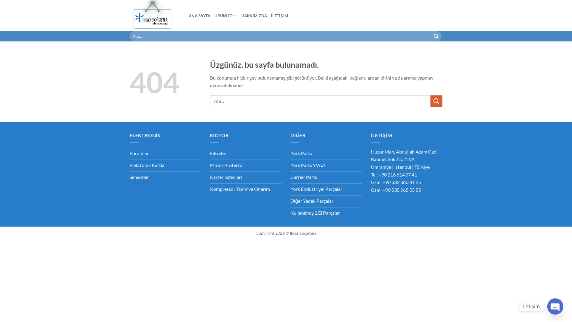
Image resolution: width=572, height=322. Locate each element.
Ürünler (223, 15)
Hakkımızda (254, 15)
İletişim (279, 15)
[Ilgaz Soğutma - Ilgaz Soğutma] (155, 15)
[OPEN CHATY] (555, 306)
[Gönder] (436, 36)
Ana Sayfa (199, 15)
